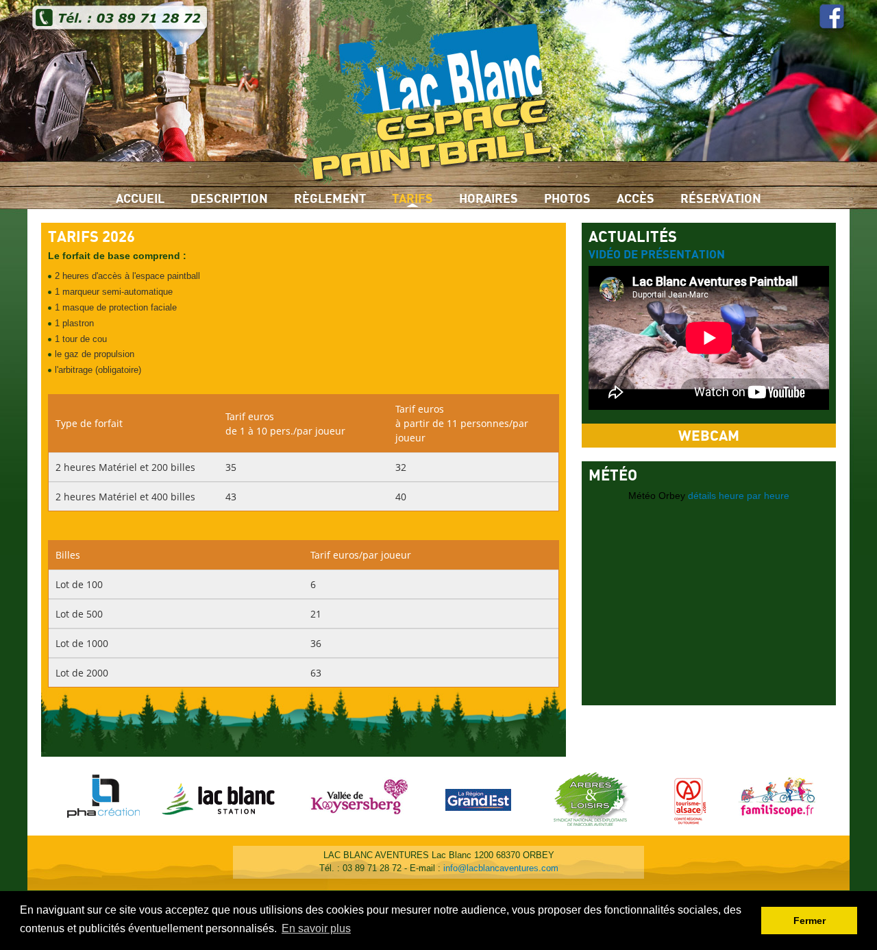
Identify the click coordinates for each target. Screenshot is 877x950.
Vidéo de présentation (657, 254)
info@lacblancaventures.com (500, 868)
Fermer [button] (809, 920)
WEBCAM (708, 436)
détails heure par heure (738, 495)
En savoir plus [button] (316, 928)
